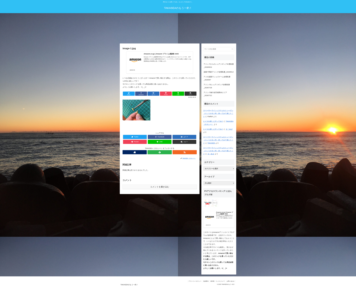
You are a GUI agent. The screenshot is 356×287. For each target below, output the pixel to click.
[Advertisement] (178, 28)
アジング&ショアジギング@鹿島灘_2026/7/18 (217, 86)
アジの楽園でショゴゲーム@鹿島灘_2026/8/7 (217, 78)
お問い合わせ (230, 281)
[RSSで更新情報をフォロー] (185, 152)
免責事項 (206, 281)
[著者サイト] (135, 152)
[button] (232, 49)
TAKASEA (211, 143)
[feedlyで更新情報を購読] (159, 152)
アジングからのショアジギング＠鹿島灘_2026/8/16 (219, 65)
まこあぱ (229, 129)
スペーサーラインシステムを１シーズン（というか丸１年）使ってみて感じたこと (218, 113)
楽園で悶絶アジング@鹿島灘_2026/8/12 (219, 72)
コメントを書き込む (159, 187)
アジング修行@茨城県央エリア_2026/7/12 (215, 94)
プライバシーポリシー (194, 281)
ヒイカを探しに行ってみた (213, 121)
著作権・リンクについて (217, 281)
